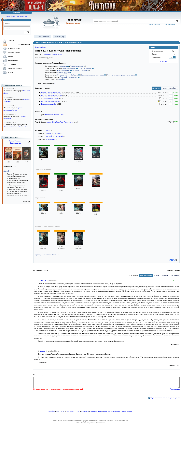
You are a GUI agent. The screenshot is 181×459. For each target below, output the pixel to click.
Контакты (85, 411)
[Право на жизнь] (60, 157)
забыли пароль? (22, 16)
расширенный (170, 24)
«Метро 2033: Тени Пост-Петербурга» (59, 122)
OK (27, 32)
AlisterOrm (7, 171)
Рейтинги (11, 56)
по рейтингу (173, 88)
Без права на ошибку (48, 104)
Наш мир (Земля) (63, 70)
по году (164, 88)
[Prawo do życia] (60, 244)
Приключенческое (69, 68)
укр (64, 411)
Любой (60, 79)
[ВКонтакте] (171, 260)
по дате (156, 275)
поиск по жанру (154, 24)
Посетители (12, 64)
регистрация (11, 16)
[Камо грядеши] (8, 159)
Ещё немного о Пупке (50, 98)
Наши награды (96, 411)
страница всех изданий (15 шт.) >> (47, 255)
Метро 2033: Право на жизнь (51, 95)
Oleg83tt (43, 280)
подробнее (163, 61)
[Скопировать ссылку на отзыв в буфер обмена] (39, 280)
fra (61, 411)
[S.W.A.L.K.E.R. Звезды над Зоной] (78, 159)
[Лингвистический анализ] (158, 93)
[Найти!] (177, 21)
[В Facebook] (173, 260)
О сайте (52, 411)
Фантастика (62, 66)
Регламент (71, 411)
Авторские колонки (14, 68)
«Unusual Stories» (10, 127)
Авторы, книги (24, 44)
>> (8, 198)
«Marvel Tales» (23, 127)
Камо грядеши (15, 143)
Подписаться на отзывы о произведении (165, 398)
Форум (10, 72)
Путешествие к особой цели (67, 75)
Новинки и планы (14, 48)
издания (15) (59, 37)
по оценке (175, 275)
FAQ (78, 411)
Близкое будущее (63, 72)
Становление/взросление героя (92, 75)
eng (57, 411)
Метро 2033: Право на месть (51, 101)
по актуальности (146, 275)
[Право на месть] (96, 157)
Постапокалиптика (76, 66)
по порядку (156, 88)
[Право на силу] (43, 157)
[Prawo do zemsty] (78, 244)
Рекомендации (13, 60)
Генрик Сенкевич (15, 141)
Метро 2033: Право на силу (51, 93)
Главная (11, 40)
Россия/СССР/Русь (80, 70)
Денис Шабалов (40, 47)
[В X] (176, 260)
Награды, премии (14, 52)
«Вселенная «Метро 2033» (52, 54)
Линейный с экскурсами (68, 77)
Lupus (42, 351)
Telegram (116, 411)
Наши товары (126, 411)
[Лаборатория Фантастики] (52, 21)
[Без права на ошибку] (43, 188)
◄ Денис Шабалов (42, 37)
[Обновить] (28, 143)
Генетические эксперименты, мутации (121, 75)
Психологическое (85, 68)
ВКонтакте (107, 411)
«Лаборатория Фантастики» (95, 423)
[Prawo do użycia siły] (43, 244)
